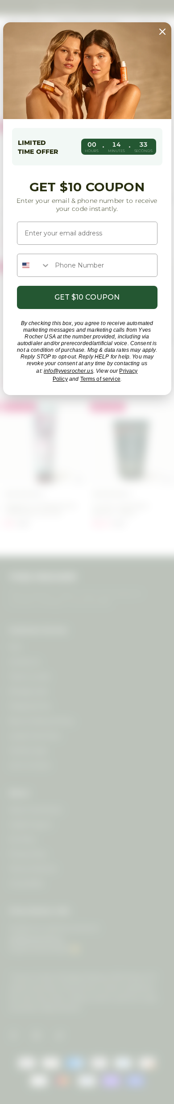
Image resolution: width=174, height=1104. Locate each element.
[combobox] (33, 265)
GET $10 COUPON (87, 297)
